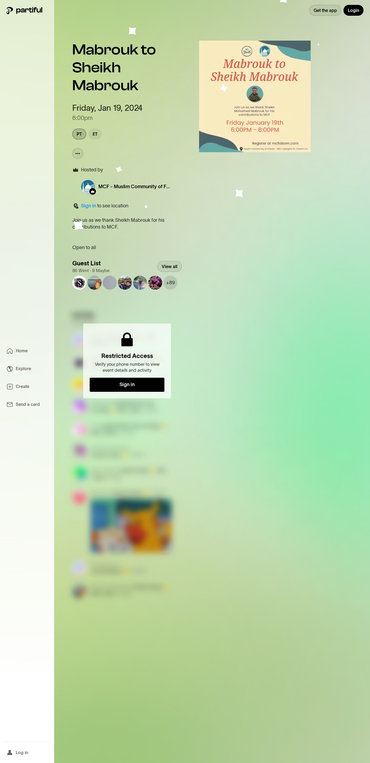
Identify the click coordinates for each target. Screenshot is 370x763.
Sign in (88, 205)
